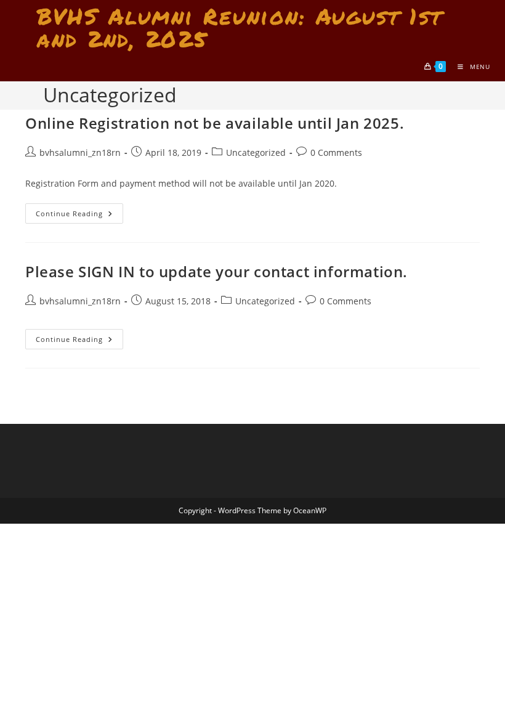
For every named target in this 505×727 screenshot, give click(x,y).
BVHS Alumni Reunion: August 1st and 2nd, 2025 (240, 27)
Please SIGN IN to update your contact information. (216, 271)
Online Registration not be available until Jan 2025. (214, 123)
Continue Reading (79, 216)
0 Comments (336, 152)
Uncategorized (256, 152)
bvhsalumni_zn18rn (80, 152)
